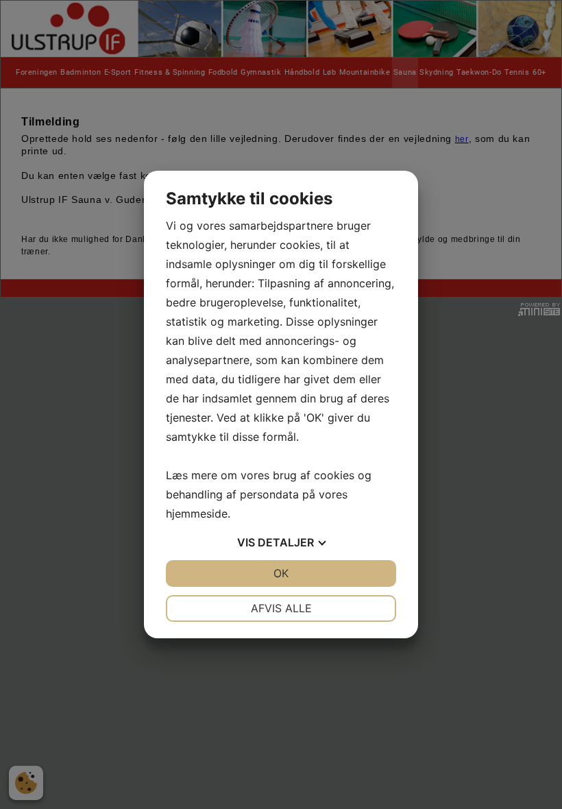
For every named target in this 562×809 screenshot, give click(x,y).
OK (281, 573)
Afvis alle (281, 608)
